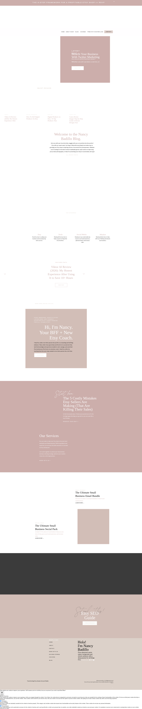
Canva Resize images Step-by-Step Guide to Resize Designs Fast (76, 120)
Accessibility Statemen (104, 681)
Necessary (4, 701)
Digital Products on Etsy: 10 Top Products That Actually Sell (54, 120)
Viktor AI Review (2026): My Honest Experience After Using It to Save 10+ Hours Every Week (11, 120)
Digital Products (31, 114)
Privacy (88, 681)
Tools (6, 114)
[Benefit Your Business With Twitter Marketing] (49, 59)
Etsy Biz (50, 114)
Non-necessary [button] (3, 704)
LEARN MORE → (79, 502)
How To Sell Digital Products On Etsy (33, 118)
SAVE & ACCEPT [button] (4, 708)
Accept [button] (58, 690)
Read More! (63, 690)
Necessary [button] (2, 699)
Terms (85, 681)
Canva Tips (72, 114)
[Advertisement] (71, 16)
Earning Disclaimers (95, 681)
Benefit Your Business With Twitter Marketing (86, 55)
